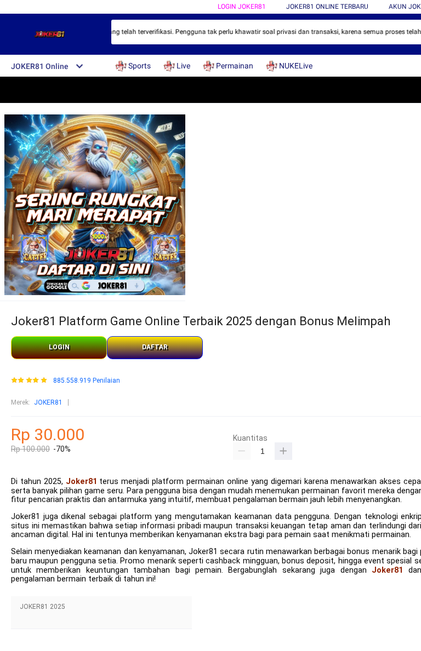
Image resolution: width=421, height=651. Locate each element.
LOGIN (59, 347)
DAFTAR (155, 347)
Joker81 (81, 481)
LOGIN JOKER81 (242, 6)
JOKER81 (48, 402)
